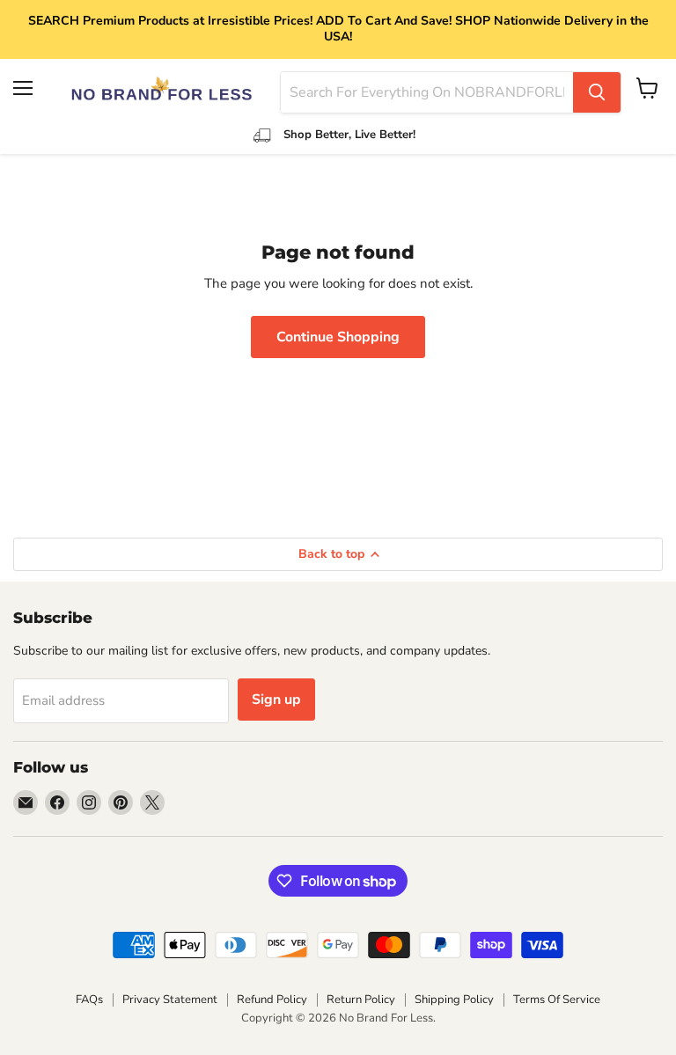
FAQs (89, 999)
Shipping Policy (454, 999)
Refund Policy (272, 999)
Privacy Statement (169, 999)
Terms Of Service (556, 999)
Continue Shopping (338, 337)
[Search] (597, 92)
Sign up (276, 699)
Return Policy (361, 999)
